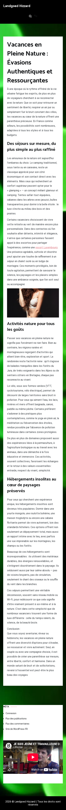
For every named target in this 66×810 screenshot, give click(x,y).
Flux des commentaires (17, 723)
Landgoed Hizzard (16, 6)
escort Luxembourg (46, 247)
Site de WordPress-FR (17, 729)
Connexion (11, 713)
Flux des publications (16, 718)
